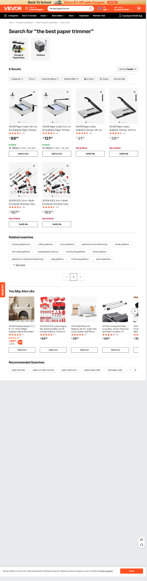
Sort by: (122, 69)
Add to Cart (23, 153)
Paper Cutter (65, 23)
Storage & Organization (24, 23)
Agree (131, 571)
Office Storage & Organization (47, 23)
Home (11, 23)
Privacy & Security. (106, 571)
